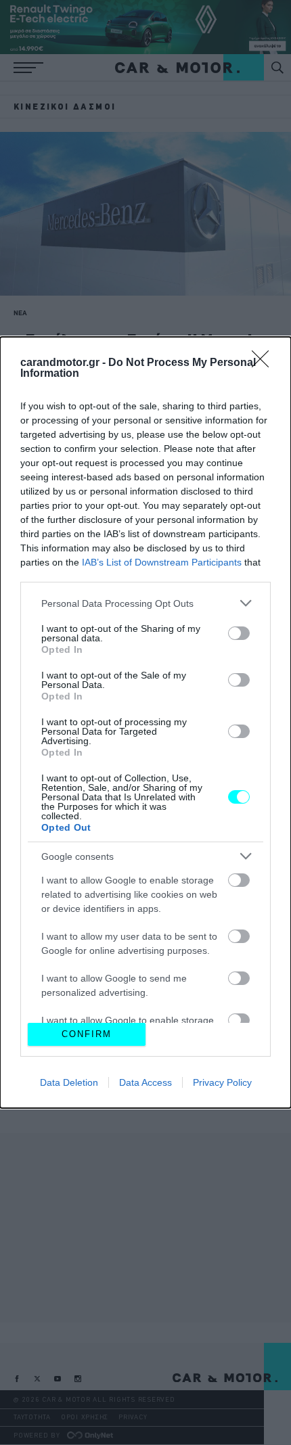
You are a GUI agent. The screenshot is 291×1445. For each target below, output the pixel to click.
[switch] (239, 633)
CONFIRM (87, 1034)
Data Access (145, 1082)
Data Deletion (69, 1082)
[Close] (264, 363)
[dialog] (145, 722)
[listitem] (145, 603)
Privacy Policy (222, 1082)
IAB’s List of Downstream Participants (162, 562)
